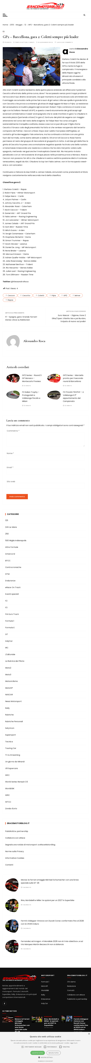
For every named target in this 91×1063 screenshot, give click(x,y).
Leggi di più (73, 1043)
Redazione (71, 986)
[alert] (45, 1047)
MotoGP (9, 688)
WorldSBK (9, 788)
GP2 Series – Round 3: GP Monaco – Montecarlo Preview (32, 378)
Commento (13, 430)
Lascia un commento (65, 42)
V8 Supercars (11, 768)
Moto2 (8, 667)
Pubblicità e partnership (16, 831)
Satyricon (9, 728)
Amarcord (10, 554)
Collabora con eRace (15, 838)
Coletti (41, 295)
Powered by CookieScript (45, 1061)
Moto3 (8, 674)
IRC (6, 647)
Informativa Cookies (14, 858)
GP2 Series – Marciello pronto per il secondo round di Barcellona (73, 378)
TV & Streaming (12, 755)
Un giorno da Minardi (15, 761)
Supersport (10, 734)
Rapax (10, 300)
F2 (3, 31)
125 (6, 520)
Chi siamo (71, 982)
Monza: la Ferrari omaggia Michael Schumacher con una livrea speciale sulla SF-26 (22, 1025)
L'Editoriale (10, 654)
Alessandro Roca (46, 42)
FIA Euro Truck (12, 614)
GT (6, 634)
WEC (7, 775)
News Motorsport (13, 701)
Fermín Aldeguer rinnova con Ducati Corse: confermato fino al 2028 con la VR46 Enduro (81, 1024)
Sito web (11, 481)
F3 (6, 607)
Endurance (10, 580)
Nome (10, 453)
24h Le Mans (11, 527)
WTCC (8, 802)
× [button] (89, 1034)
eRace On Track (12, 587)
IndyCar (9, 641)
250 (7, 533)
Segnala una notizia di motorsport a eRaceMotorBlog (30, 844)
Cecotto (26, 295)
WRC (7, 795)
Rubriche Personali (14, 721)
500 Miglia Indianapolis (15, 540)
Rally (7, 708)
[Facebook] (4, 1003)
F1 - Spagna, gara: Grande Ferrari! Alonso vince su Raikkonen (21, 318)
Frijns (54, 295)
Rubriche (9, 714)
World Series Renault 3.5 (16, 781)
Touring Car (10, 748)
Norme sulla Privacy (14, 851)
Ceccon (11, 295)
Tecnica (9, 741)
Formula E (10, 627)
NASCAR (9, 694)
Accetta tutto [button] (37, 1053)
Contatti (9, 864)
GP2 (65, 295)
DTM (7, 574)
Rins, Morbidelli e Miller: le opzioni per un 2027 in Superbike (47, 900)
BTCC (8, 560)
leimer (77, 295)
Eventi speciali (12, 594)
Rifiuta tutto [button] (54, 1053)
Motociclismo (11, 681)
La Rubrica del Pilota (14, 661)
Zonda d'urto (11, 808)
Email (10, 467)
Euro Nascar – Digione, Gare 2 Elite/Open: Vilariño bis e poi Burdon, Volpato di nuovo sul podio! (69, 318)
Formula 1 (9, 621)
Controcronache (13, 567)
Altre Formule (11, 547)
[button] (45, 1057)
